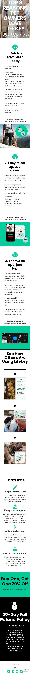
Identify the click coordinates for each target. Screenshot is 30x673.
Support (15, 667)
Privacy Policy (15, 664)
